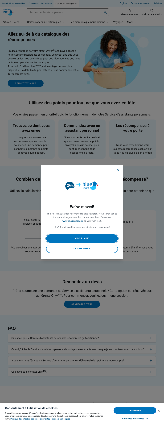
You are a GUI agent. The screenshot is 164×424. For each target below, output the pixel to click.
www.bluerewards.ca (72, 221)
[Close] (117, 169)
